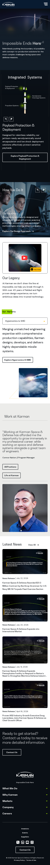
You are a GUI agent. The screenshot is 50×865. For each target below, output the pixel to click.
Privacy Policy (19, 860)
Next (43, 190)
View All (32, 545)
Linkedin (22, 842)
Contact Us (11, 752)
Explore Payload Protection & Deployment (25, 157)
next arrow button (11, 119)
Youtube (27, 842)
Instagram (32, 842)
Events (25, 833)
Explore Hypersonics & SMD (17, 360)
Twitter (17, 842)
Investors (25, 829)
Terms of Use (31, 860)
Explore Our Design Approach (16, 231)
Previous (37, 190)
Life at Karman (11, 475)
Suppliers (25, 837)
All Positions (10, 467)
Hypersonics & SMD (15, 320)
